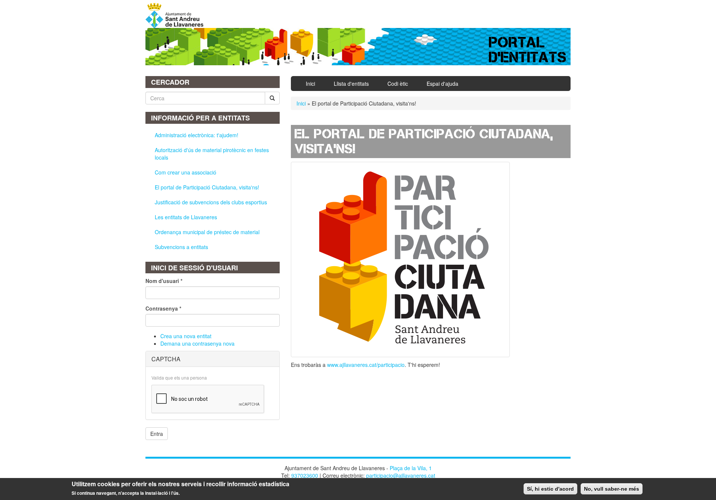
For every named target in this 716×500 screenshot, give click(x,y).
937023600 (304, 475)
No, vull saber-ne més (611, 489)
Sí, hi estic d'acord (550, 489)
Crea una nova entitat (185, 336)
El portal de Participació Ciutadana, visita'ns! (207, 187)
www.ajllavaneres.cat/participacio (366, 364)
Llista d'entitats (351, 83)
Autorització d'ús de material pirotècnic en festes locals (212, 153)
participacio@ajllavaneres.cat (400, 475)
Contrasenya (163, 308)
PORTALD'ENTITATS (528, 50)
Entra (156, 433)
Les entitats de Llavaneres (186, 217)
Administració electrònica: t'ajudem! (196, 135)
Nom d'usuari (163, 280)
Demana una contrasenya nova (197, 343)
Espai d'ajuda (442, 83)
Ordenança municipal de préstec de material (207, 232)
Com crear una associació (185, 172)
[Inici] (177, 15)
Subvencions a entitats (181, 247)
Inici (310, 83)
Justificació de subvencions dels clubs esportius (211, 202)
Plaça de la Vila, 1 (411, 468)
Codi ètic (397, 83)
